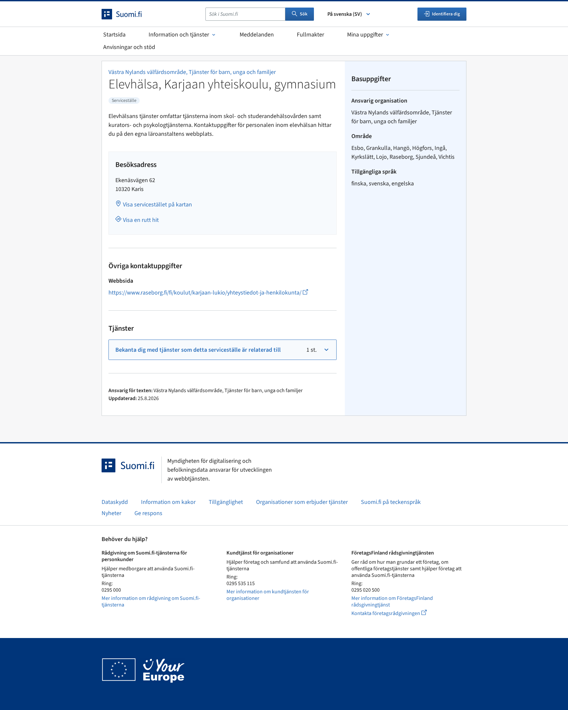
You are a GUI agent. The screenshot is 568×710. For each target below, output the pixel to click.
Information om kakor (168, 502)
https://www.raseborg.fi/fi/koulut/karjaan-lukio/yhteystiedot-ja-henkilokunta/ (208, 293)
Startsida (114, 35)
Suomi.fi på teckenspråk (391, 502)
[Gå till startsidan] (128, 14)
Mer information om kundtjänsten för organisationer (267, 595)
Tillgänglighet (226, 502)
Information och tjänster (179, 35)
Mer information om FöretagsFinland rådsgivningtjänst (392, 601)
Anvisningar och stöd (129, 47)
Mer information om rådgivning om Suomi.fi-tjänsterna (151, 601)
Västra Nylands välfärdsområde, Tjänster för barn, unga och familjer (192, 72)
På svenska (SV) (344, 14)
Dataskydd (115, 502)
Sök (303, 14)
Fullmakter (310, 35)
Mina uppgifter (365, 35)
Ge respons (148, 513)
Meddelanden (257, 35)
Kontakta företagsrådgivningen (394, 613)
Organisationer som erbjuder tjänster (302, 502)
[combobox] (245, 14)
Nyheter (111, 513)
